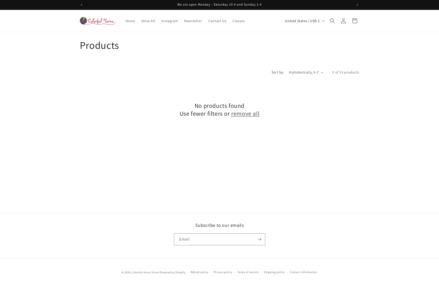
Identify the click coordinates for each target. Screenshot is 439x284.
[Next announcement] (357, 5)
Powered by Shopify (173, 272)
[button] (332, 20)
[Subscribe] (259, 239)
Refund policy (200, 272)
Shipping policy (274, 272)
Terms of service (248, 272)
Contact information (303, 272)
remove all (245, 113)
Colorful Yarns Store (145, 272)
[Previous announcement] (81, 5)
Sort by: (278, 72)
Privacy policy (223, 272)
